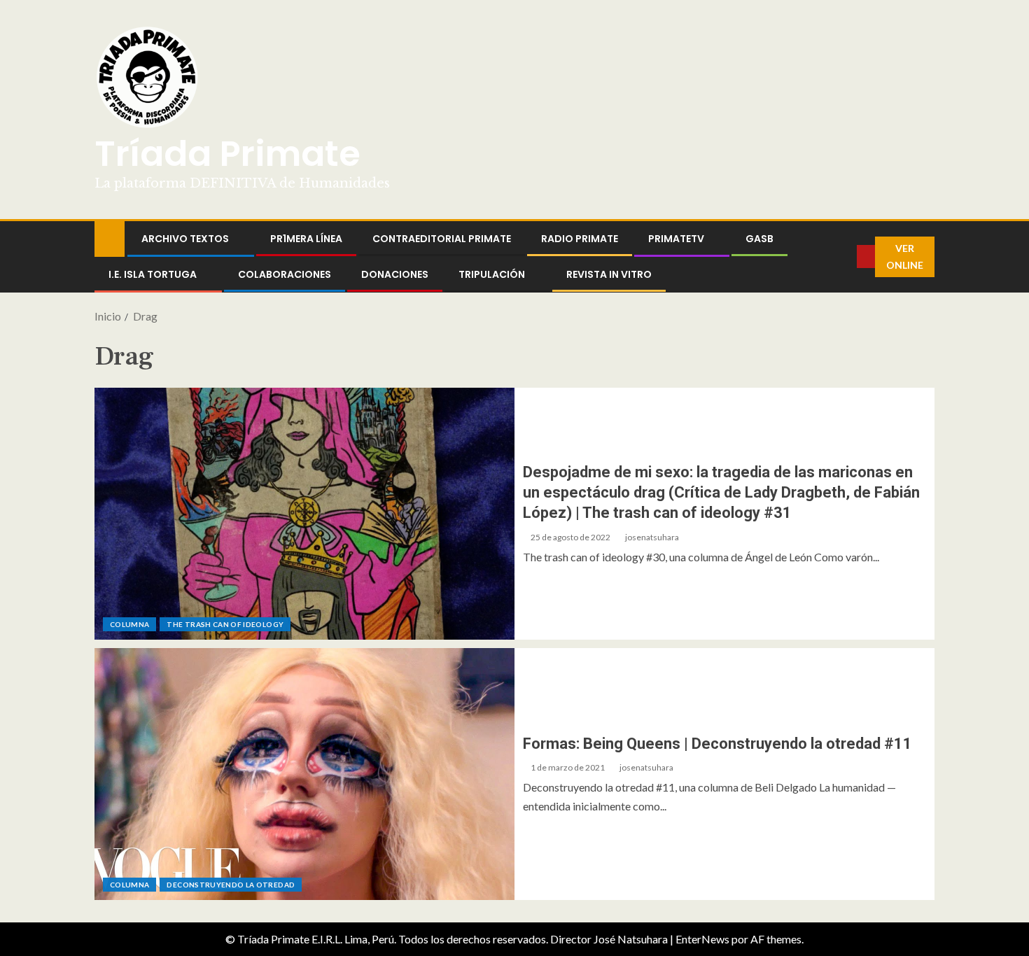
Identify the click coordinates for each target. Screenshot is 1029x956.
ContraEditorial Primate (441, 239)
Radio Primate (579, 239)
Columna (129, 624)
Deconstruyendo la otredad (231, 884)
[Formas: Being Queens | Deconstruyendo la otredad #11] (304, 774)
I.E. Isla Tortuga (152, 274)
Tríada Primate (227, 153)
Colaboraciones (284, 274)
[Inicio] (109, 237)
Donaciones (394, 274)
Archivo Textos (185, 239)
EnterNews (702, 939)
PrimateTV (676, 239)
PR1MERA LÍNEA (306, 239)
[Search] (846, 257)
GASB (760, 239)
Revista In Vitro (609, 274)
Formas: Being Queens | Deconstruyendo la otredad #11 (717, 743)
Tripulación (491, 274)
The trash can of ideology (225, 624)
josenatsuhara (652, 537)
